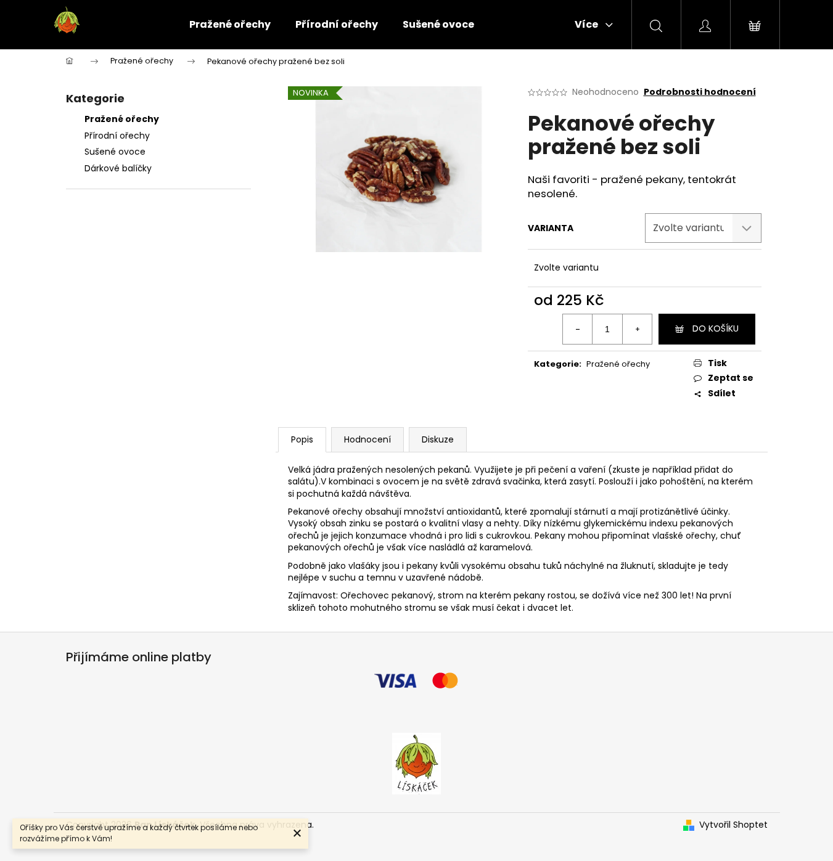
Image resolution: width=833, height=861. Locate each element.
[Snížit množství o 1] (578, 329)
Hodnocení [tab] (367, 439)
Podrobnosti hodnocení (700, 92)
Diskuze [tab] (438, 439)
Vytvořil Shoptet (733, 825)
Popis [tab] (302, 439)
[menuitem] (230, 24)
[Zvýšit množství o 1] (637, 329)
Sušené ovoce (115, 151)
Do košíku (715, 328)
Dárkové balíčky (118, 168)
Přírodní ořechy (117, 135)
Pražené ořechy (122, 119)
